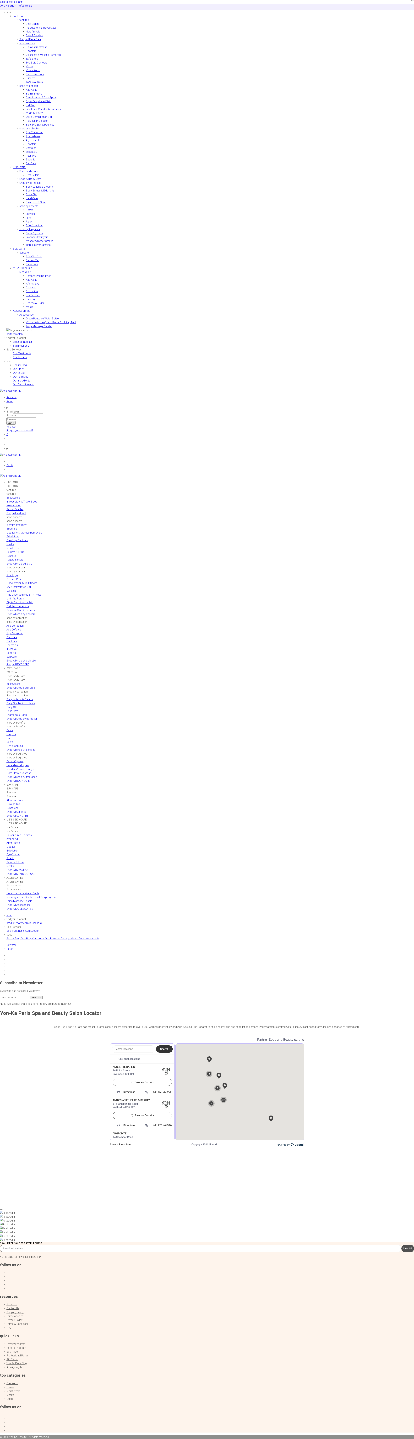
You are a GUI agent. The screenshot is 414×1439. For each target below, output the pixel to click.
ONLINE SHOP (8, 5)
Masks (29, 66)
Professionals (24, 5)
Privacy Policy (14, 1320)
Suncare (30, 78)
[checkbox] (115, 1059)
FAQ (8, 1327)
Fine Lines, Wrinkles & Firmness (43, 109)
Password (12, 415)
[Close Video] (1, 1209)
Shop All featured (16, 513)
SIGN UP (407, 1248)
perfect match (14, 334)
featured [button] (24, 19)
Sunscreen (32, 264)
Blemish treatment (36, 47)
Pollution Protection (37, 120)
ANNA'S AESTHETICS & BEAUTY (131, 1100)
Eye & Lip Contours (36, 62)
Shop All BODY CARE (18, 780)
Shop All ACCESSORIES (19, 908)
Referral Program (16, 1347)
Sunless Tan (32, 260)
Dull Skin (30, 105)
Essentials (31, 151)
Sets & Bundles (34, 35)
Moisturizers (33, 70)
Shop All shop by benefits (20, 749)
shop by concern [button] (28, 85)
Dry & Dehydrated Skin (38, 101)
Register (11, 426)
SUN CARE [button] (19, 248)
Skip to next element (11, 1)
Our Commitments (23, 384)
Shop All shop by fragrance (21, 776)
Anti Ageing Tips (15, 1367)
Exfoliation (32, 291)
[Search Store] (210, 408)
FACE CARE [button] (19, 16)
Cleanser (31, 287)
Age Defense (33, 136)
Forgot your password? (19, 430)
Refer (9, 401)
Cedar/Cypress (34, 233)
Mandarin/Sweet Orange (39, 241)
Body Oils (31, 194)
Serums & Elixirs (35, 74)
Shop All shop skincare (19, 563)
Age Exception (34, 140)
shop (9, 915)
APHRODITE (119, 1133)
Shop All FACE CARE (17, 664)
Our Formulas (20, 376)
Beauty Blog (20, 365)
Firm (28, 217)
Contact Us (12, 1308)
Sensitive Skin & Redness (40, 124)
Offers (9, 1398)
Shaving (30, 299)
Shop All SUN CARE (17, 815)
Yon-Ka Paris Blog (16, 1363)
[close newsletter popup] (412, 0)
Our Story (18, 368)
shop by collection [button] (29, 128)
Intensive (31, 155)
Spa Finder (12, 1351)
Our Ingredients (21, 380)
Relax (29, 221)
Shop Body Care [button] (28, 171)
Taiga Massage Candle (39, 326)
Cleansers (12, 1383)
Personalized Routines (38, 275)
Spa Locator (20, 357)
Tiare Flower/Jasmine (38, 244)
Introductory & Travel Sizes (41, 27)
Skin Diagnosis (21, 345)
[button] (9, 12)
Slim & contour (34, 225)
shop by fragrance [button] (29, 229)
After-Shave (32, 283)
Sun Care (31, 163)
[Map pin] (209, 1059)
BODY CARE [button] (19, 167)
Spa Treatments (22, 353)
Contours (31, 147)
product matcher (22, 341)
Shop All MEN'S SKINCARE (21, 873)
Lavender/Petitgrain (37, 237)
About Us (11, 1304)
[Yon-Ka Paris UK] (10, 390)
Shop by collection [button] (30, 182)
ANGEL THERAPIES (124, 1067)
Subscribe (36, 997)
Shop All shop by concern (20, 614)
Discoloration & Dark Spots (41, 97)
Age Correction (34, 132)
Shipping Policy (15, 1312)
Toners (10, 1387)
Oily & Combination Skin (39, 116)
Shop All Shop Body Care (20, 687)
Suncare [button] (24, 252)
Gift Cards (12, 1359)
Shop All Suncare (16, 811)
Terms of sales (14, 1316)
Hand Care (32, 198)
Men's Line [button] (25, 272)
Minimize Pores (34, 113)
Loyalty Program (15, 1343)
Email (9, 411)
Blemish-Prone (34, 93)
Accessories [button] (26, 314)
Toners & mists (34, 82)
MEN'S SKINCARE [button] (23, 268)
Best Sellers (32, 23)
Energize (31, 213)
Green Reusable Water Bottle (42, 318)
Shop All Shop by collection (22, 718)
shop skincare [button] (27, 43)
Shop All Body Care (30, 178)
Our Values (19, 372)
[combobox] (133, 1049)
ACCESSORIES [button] (21, 310)
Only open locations (129, 1058)
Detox (29, 210)
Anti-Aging (31, 89)
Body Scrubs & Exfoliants (40, 190)
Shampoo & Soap (36, 202)
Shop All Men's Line (17, 870)
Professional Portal (17, 1355)
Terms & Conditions (17, 1323)
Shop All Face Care (30, 39)
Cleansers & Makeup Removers (43, 54)
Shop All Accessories (18, 904)
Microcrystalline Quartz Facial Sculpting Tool (51, 322)
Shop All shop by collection (21, 660)
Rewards (11, 397)
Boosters (31, 51)
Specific (30, 159)
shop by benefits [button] (28, 206)
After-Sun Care (34, 256)
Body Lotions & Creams (39, 186)
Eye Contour (33, 295)
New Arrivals (33, 31)
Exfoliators (32, 58)
